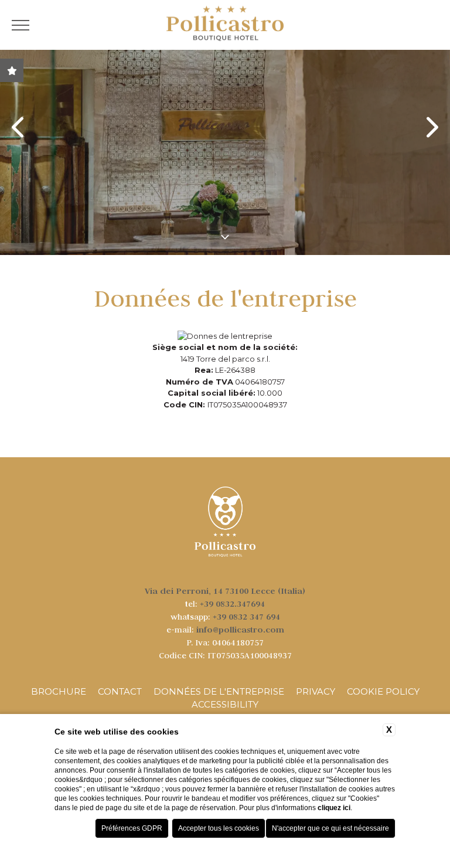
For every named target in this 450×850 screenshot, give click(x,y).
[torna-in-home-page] (224, 25)
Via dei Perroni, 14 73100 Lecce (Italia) (225, 590)
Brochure (58, 691)
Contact (120, 691)
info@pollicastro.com (240, 629)
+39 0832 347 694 (246, 616)
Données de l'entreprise (219, 691)
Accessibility (225, 704)
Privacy (315, 691)
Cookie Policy (383, 691)
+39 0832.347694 (232, 603)
